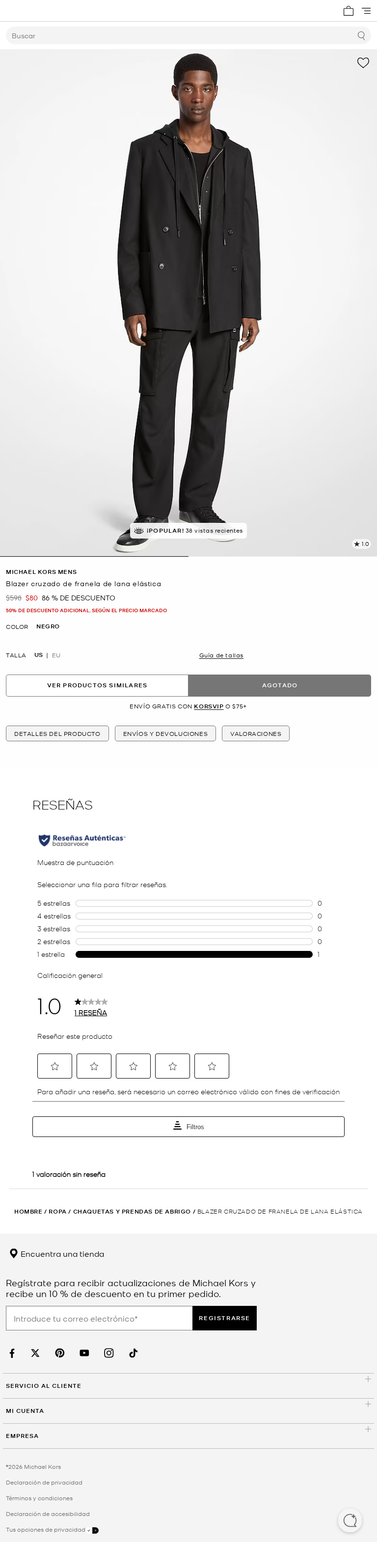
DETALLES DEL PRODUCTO (57, 733)
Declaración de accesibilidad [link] (48, 1513)
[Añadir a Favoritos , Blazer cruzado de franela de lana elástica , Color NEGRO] (363, 63)
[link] (11, 1353)
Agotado (279, 685)
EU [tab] (56, 654)
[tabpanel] (188, 303)
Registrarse (224, 1318)
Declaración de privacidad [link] (44, 1482)
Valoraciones (255, 733)
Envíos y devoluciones (165, 733)
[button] (350, 1521)
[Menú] (366, 11)
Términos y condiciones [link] (39, 1498)
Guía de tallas (221, 654)
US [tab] (38, 654)
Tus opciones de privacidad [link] (45, 1529)
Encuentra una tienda (61, 1253)
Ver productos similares (97, 685)
